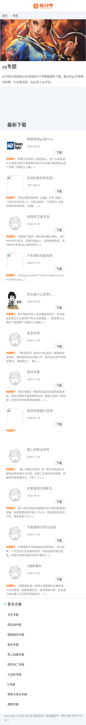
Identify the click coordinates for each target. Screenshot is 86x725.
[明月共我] (15, 378)
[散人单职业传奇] (15, 456)
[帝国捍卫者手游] (15, 223)
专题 (15, 16)
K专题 (11, 684)
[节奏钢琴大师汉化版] (15, 534)
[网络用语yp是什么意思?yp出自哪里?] (15, 146)
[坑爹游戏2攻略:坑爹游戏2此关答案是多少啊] (15, 495)
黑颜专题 (13, 704)
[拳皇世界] (15, 340)
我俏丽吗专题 (15, 634)
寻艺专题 (13, 614)
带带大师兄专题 (17, 694)
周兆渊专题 (14, 624)
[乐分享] (43, 8)
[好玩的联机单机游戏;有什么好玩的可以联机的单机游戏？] (15, 184)
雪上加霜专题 (15, 654)
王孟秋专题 (14, 674)
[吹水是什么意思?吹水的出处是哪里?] (15, 301)
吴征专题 (13, 644)
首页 (5, 16)
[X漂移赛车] (15, 573)
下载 (59, 152)
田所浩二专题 (15, 664)
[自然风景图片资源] (15, 417)
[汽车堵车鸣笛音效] (15, 262)
